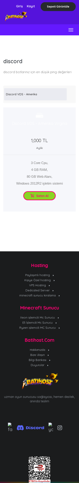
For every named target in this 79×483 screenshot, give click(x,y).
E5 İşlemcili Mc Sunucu (38, 322)
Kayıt (31, 6)
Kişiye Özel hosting (38, 280)
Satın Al (41, 196)
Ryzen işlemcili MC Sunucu (38, 327)
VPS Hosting (38, 285)
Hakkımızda (38, 349)
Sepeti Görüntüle (58, 6)
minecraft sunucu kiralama (38, 295)
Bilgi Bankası (38, 360)
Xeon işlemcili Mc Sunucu (38, 317)
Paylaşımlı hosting (38, 275)
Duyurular (38, 365)
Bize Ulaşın (38, 355)
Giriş (19, 6)
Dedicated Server (37, 290)
